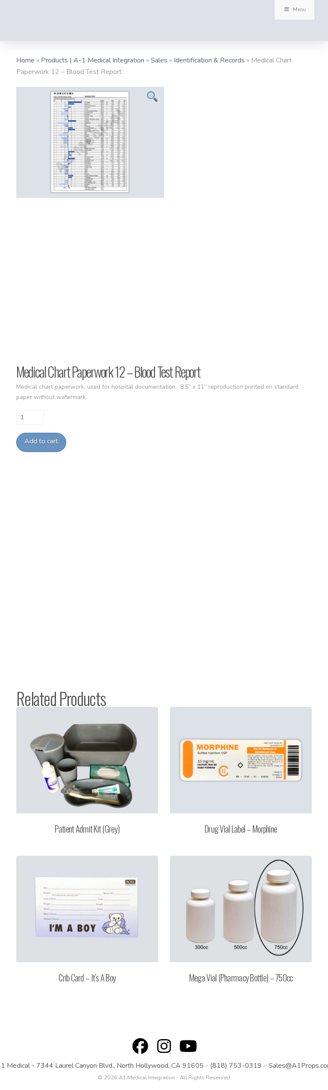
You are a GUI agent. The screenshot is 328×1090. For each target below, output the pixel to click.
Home (25, 60)
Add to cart (41, 441)
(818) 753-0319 (236, 1065)
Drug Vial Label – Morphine (241, 828)
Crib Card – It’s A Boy (87, 977)
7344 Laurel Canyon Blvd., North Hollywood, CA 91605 (120, 1065)
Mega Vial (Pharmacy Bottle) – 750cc (241, 977)
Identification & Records (209, 60)
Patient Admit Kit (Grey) (87, 828)
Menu (299, 9)
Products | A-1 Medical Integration (92, 60)
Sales (159, 60)
